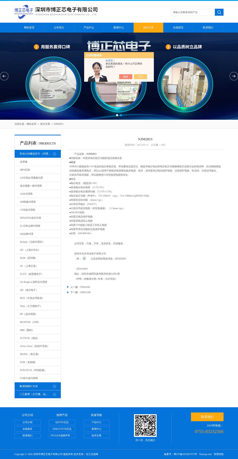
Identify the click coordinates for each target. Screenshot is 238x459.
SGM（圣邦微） (28, 258)
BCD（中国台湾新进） (32, 298)
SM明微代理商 (28, 202)
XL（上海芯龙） (29, 266)
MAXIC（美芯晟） (30, 354)
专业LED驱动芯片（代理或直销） (39, 153)
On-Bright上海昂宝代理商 (33, 282)
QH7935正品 (62, 422)
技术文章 (148, 27)
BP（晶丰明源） (29, 314)
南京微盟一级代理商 (31, 186)
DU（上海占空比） (30, 250)
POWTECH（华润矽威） (33, 370)
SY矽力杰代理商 (29, 378)
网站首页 (29, 27)
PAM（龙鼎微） (28, 362)
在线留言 (178, 27)
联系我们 (208, 27)
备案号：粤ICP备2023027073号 (180, 454)
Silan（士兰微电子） (31, 306)
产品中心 (89, 27)
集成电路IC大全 (29, 386)
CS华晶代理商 (27, 210)
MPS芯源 (25, 170)
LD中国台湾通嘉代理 (31, 178)
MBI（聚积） (27, 330)
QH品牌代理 (26, 234)
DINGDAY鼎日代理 (30, 218)
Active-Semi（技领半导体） (34, 346)
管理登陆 (219, 454)
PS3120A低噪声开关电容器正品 (63, 435)
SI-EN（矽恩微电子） (32, 274)
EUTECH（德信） (30, 338)
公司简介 (59, 27)
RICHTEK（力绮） (30, 322)
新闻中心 (118, 27)
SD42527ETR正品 (62, 429)
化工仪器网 (92, 454)
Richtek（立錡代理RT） (32, 242)
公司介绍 (27, 422)
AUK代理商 (26, 194)
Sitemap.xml (205, 454)
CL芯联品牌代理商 (30, 226)
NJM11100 (85, 292)
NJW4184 (85, 287)
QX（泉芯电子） (29, 290)
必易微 (23, 161)
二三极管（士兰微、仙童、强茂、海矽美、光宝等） (40, 394)
